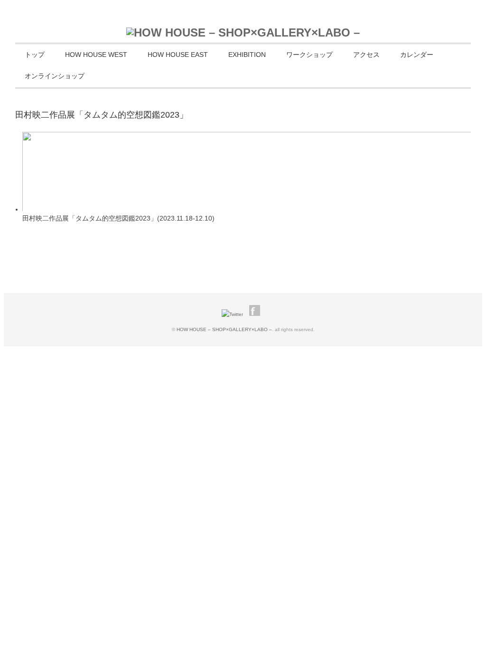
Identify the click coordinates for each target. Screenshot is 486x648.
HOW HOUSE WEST (96, 54)
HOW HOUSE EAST (178, 54)
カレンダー (416, 54)
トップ (35, 54)
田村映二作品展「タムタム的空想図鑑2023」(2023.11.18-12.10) (118, 218)
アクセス (366, 54)
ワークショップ (309, 54)
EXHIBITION (247, 54)
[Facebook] (257, 314)
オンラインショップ (54, 76)
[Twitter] (235, 314)
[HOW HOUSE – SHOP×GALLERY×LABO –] (243, 32)
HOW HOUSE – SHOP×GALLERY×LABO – (224, 329)
